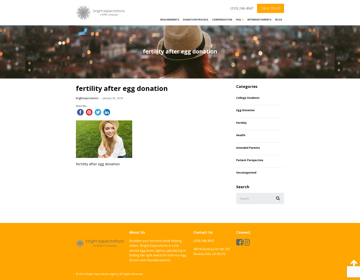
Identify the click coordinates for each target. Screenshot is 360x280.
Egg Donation (245, 110)
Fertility (241, 123)
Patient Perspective (249, 160)
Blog (278, 19)
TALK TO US (270, 8)
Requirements (169, 19)
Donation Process (195, 19)
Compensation (222, 19)
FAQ (238, 19)
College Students (248, 98)
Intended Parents (259, 19)
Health (240, 135)
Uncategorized (246, 172)
